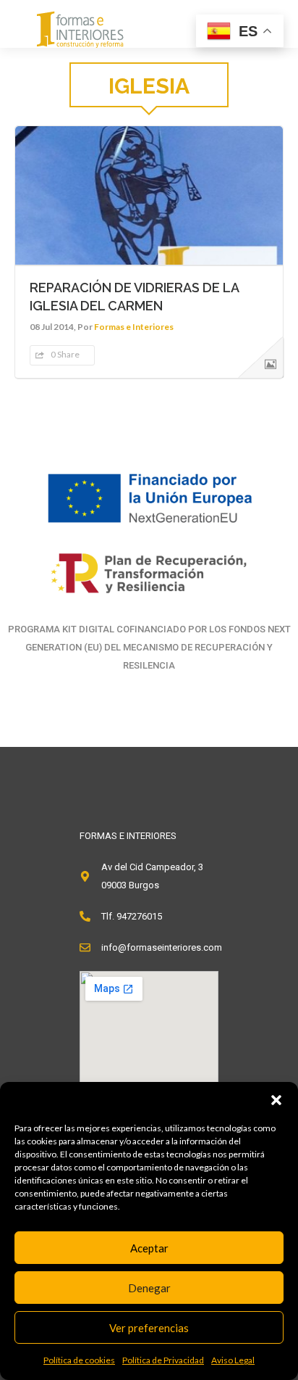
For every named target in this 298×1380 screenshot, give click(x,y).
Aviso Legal (233, 1360)
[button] (276, 1100)
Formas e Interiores (134, 326)
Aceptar (149, 1248)
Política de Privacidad (163, 1360)
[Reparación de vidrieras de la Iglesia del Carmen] (149, 195)
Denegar (149, 1287)
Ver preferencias (149, 1327)
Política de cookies (79, 1360)
